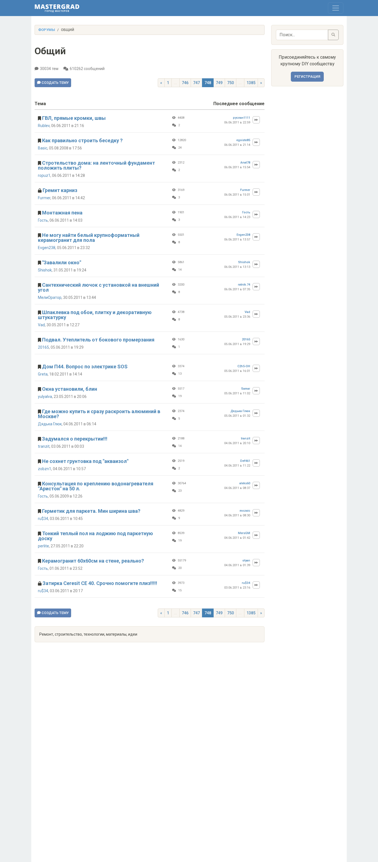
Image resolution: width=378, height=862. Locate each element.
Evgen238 (46, 247)
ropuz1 (44, 175)
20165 (43, 347)
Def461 (245, 461)
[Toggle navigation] (335, 8)
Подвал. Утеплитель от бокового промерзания (98, 340)
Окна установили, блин (69, 389)
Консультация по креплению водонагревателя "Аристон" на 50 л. (95, 486)
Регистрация (307, 76)
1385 (251, 83)
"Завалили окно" (61, 262)
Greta (43, 374)
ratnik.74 (244, 284)
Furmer (44, 198)
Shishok (45, 270)
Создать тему (55, 83)
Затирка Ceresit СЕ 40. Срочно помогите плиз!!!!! (100, 583)
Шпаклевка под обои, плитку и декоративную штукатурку (95, 314)
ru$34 (43, 518)
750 (230, 83)
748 (207, 83)
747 (196, 83)
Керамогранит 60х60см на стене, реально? (93, 561)
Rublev (44, 125)
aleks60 (244, 483)
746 (185, 83)
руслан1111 (241, 118)
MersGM (244, 533)
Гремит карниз (60, 190)
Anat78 (245, 162)
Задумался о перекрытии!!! (74, 439)
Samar (245, 388)
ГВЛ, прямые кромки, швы (74, 118)
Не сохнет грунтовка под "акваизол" (85, 461)
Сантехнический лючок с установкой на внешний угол (98, 287)
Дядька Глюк (50, 424)
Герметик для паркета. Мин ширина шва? (91, 511)
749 (219, 83)
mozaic (245, 510)
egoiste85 (243, 140)
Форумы (46, 30)
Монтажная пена (62, 213)
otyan (246, 560)
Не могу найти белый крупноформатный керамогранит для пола (88, 237)
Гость (43, 220)
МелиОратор (49, 297)
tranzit (44, 446)
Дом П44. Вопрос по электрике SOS (85, 366)
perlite (43, 546)
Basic (42, 148)
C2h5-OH (243, 366)
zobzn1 (44, 469)
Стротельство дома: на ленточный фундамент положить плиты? (96, 165)
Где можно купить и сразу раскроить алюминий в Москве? (99, 413)
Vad (41, 325)
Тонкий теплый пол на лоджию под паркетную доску (95, 535)
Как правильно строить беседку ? (82, 140)
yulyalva (45, 396)
